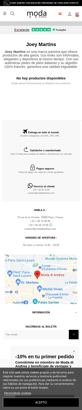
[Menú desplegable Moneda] (61, 13)
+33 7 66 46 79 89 (41, 190)
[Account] (69, 13)
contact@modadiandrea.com (41, 193)
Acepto (41, 402)
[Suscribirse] (74, 334)
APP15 (63, 23)
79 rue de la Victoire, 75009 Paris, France (40, 217)
